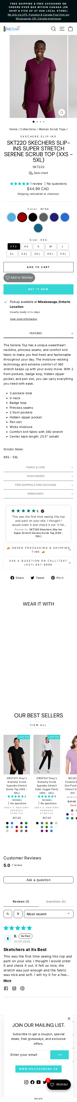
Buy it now (38, 289)
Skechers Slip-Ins (38, 136)
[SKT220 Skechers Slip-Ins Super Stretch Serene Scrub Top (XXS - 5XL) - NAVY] (26, 694)
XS (26, 246)
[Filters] (18, 914)
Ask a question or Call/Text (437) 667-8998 (38, 562)
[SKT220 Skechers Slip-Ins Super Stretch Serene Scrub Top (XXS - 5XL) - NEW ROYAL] (14, 698)
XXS (13, 246)
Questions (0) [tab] (56, 901)
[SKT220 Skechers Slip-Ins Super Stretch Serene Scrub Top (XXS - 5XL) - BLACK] (16, 694)
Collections (28, 129)
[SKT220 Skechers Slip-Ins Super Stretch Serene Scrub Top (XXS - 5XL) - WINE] (12, 694)
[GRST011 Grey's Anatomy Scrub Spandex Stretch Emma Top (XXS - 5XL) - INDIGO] (21, 823)
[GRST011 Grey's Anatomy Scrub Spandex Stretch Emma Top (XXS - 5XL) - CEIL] (12, 827)
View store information (23, 319)
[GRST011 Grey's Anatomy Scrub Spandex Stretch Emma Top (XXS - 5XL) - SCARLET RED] (16, 830)
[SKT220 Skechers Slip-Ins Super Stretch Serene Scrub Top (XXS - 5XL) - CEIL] (7, 694)
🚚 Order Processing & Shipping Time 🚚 (38, 550)
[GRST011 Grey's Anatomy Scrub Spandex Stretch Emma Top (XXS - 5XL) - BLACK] (7, 823)
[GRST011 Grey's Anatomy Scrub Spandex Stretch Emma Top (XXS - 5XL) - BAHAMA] (26, 827)
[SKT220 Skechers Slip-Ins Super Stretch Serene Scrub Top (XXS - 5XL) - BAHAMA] (19, 698)
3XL (37, 253)
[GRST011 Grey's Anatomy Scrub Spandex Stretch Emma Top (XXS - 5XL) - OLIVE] (21, 827)
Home (13, 129)
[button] (38, 173)
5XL (63, 253)
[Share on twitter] (14, 989)
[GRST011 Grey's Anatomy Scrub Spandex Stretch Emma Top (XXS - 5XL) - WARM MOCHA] (16, 834)
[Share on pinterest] (22, 989)
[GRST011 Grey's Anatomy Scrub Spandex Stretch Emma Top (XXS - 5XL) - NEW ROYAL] (12, 823)
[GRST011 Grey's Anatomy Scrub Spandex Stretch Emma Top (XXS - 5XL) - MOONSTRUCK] (7, 830)
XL (12, 253)
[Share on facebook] (5, 989)
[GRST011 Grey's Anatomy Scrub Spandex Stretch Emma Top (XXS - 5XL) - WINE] (16, 827)
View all (38, 725)
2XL (24, 253)
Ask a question (38, 880)
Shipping (23, 193)
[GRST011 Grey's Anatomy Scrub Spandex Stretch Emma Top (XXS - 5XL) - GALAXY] (12, 830)
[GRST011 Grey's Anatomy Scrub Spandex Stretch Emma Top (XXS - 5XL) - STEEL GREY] (21, 830)
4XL (50, 253)
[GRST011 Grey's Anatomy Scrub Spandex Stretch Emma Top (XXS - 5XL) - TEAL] (7, 827)
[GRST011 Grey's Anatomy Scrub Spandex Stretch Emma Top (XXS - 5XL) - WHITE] (16, 823)
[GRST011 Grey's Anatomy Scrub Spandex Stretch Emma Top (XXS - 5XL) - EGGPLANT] (26, 830)
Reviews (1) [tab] (21, 901)
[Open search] (7, 914)
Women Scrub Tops (52, 129)
